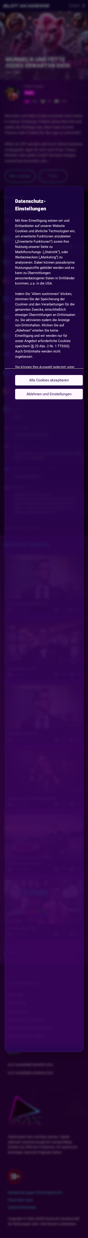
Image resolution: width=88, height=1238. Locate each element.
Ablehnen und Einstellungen (49, 394)
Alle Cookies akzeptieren (49, 380)
